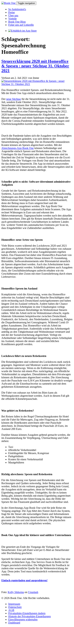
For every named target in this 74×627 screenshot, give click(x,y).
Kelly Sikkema (16, 592)
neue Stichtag (13, 99)
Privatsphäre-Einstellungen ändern (26, 613)
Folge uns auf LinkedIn (21, 24)
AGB (11, 610)
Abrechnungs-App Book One (17, 148)
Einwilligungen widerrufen (23, 619)
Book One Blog (17, 21)
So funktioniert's (17, 9)
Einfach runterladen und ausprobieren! (24, 580)
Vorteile (12, 18)
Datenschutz (15, 607)
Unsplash (33, 592)
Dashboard (14, 622)
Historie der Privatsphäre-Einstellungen (29, 616)
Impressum (14, 603)
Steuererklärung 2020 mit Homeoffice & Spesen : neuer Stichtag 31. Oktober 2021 (35, 66)
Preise (11, 12)
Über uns (13, 15)
